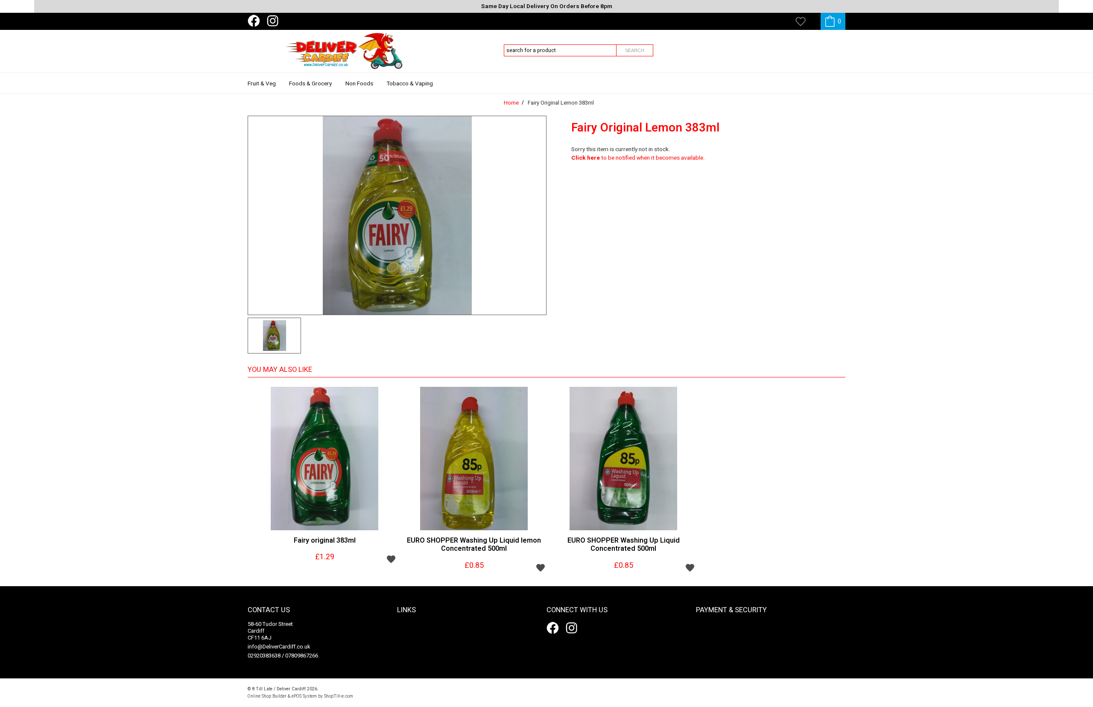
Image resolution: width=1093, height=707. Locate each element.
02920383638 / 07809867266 (283, 655)
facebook (255, 21)
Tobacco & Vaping (409, 83)
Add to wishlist (391, 559)
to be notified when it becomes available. (638, 158)
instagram (274, 21)
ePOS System (304, 696)
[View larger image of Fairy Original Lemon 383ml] (397, 215)
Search (634, 50)
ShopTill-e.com (338, 696)
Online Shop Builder (267, 696)
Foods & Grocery (310, 83)
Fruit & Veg (262, 83)
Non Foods (359, 83)
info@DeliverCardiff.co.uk (279, 647)
